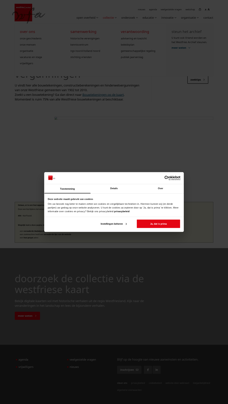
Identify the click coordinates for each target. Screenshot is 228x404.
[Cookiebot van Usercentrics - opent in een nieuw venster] (166, 178)
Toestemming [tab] (67, 188)
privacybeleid (122, 211)
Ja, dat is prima (158, 223)
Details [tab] (114, 188)
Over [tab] (160, 188)
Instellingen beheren (112, 223)
